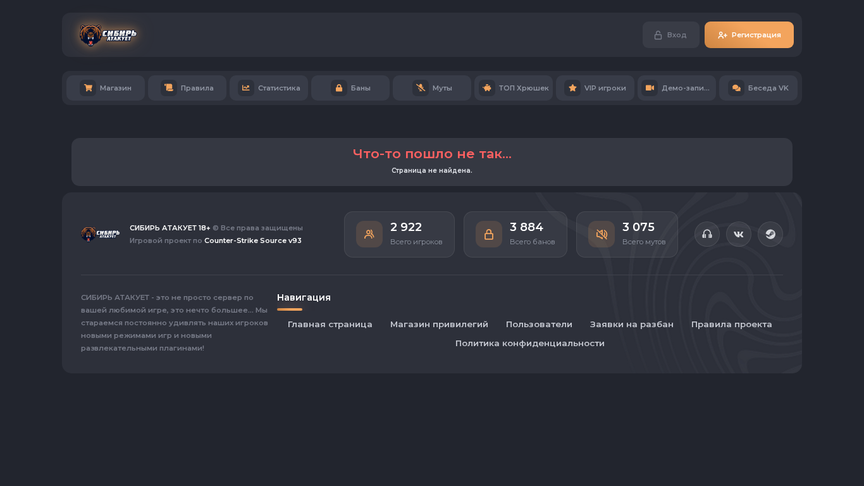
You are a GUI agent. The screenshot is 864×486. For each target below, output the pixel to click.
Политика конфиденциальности (530, 343)
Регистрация (756, 34)
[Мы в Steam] (770, 234)
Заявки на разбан (632, 324)
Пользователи (539, 324)
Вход (677, 34)
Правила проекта (731, 324)
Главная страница (330, 324)
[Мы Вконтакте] (738, 234)
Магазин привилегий (439, 324)
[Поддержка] (707, 234)
